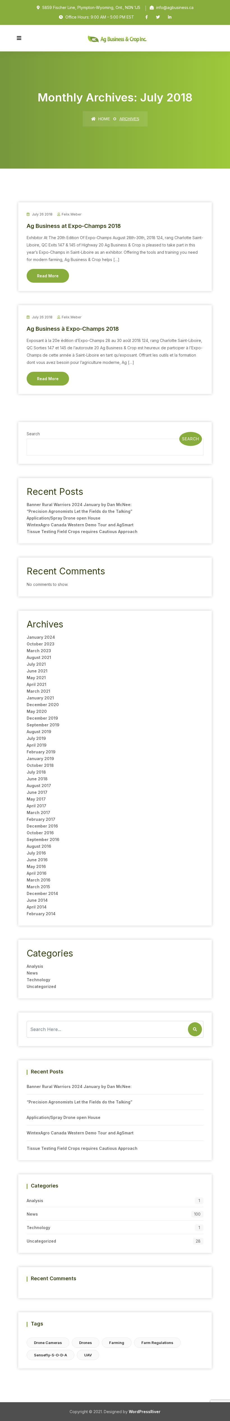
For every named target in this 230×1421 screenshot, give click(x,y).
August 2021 (39, 657)
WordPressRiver (144, 1411)
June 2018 (37, 778)
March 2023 (39, 650)
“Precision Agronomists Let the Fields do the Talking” (79, 511)
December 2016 (42, 826)
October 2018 (40, 765)
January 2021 (40, 697)
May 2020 (37, 711)
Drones (85, 1342)
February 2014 (41, 913)
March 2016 (38, 880)
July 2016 (36, 853)
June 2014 (37, 900)
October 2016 (40, 832)
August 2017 (39, 785)
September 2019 (43, 724)
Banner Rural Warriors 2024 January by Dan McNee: (79, 504)
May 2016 (36, 866)
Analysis (35, 966)
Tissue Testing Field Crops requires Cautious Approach (82, 531)
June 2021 (37, 670)
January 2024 (41, 637)
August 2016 (39, 846)
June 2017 (37, 792)
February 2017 (41, 819)
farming (116, 1342)
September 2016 (43, 839)
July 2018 (36, 772)
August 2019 (39, 731)
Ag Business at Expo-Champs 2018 (74, 226)
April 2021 (36, 684)
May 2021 (36, 677)
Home (103, 119)
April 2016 (37, 873)
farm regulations (157, 1342)
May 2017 (36, 799)
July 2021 (36, 664)
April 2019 (37, 745)
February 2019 (41, 751)
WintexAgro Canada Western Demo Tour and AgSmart (80, 524)
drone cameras (48, 1342)
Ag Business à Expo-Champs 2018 (73, 328)
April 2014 (37, 907)
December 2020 (43, 704)
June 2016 (37, 859)
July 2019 (36, 738)
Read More (48, 275)
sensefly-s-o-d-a (50, 1355)
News (32, 973)
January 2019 (40, 758)
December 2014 (42, 893)
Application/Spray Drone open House (63, 518)
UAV (88, 1355)
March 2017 (38, 812)
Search (33, 433)
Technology (38, 979)
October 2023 (40, 644)
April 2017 (36, 805)
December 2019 (42, 718)
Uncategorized (41, 986)
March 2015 (38, 886)
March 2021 (38, 691)
